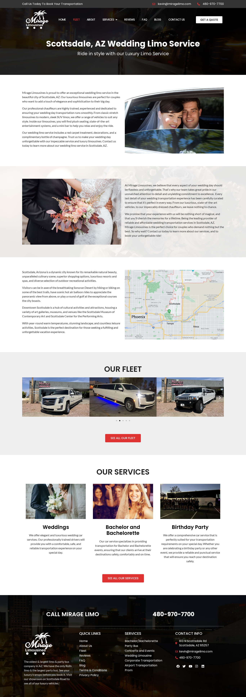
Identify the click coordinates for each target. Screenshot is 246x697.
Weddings (56, 527)
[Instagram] (197, 666)
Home (62, 19)
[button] (26, 397)
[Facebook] (178, 666)
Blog (157, 19)
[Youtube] (190, 666)
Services (108, 19)
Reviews (129, 19)
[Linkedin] (203, 666)
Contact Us (176, 19)
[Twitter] (184, 666)
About (91, 19)
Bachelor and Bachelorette (123, 530)
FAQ (144, 19)
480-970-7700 (173, 614)
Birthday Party (190, 527)
